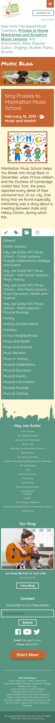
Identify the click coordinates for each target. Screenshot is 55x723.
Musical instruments (19, 382)
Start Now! (27, 654)
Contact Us (43, 13)
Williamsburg (29, 700)
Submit (27, 622)
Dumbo (44, 697)
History (9, 318)
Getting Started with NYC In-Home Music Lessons (27, 506)
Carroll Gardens (40, 702)
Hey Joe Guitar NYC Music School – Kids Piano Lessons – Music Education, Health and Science (26, 291)
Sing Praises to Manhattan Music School (25, 101)
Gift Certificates (27, 465)
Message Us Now (31, 640)
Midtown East (35, 691)
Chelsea (26, 683)
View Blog (27, 585)
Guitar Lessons (14, 246)
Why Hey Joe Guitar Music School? (27, 448)
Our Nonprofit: (27, 491)
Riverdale (27, 705)
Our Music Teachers (27, 457)
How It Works (27, 431)
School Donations (28, 474)
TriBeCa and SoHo (36, 680)
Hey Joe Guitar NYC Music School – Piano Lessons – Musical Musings (23, 308)
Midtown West (19, 691)
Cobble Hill (25, 702)
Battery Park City (27, 686)
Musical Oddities (16, 393)
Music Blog (17, 63)
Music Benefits (14, 353)
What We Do (27, 452)
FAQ (27, 470)
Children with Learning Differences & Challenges (27, 461)
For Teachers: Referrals (27, 502)
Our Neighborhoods (27, 435)
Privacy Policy (37, 718)
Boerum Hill (44, 700)
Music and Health (20, 120)
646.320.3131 (47, 19)
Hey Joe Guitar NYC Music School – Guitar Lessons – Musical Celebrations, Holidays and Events (26, 258)
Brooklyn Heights (13, 700)
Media (27, 498)
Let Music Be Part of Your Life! (26, 573)
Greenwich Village (41, 683)
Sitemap (25, 718)
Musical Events (14, 376)
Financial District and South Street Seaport (27, 694)
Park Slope (33, 697)
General (9, 240)
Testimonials (27, 482)
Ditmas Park (12, 702)
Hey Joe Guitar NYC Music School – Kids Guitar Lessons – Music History (26, 275)
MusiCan (27, 494)
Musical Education (17, 370)
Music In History (15, 359)
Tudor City (20, 697)
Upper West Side (16, 680)
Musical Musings (16, 388)
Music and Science (17, 347)
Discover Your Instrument (27, 440)
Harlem (10, 697)
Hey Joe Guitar (27, 425)
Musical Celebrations (19, 364)
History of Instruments (20, 324)
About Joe (27, 444)
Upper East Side (12, 683)
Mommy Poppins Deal (27, 487)
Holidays (10, 330)
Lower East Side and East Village (27, 689)
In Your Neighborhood (20, 335)
